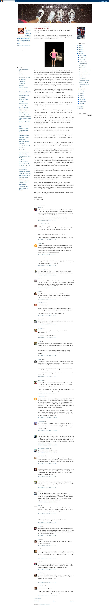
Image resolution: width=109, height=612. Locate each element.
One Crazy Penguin (42, 269)
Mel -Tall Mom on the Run (43, 434)
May (81, 95)
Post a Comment (37, 598)
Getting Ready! (82, 78)
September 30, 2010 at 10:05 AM (47, 595)
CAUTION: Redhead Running (23, 131)
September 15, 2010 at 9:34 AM (47, 487)
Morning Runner (54, 6)
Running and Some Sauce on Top (24, 156)
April (81, 97)
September (82, 61)
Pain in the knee (82, 67)
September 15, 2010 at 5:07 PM (47, 535)
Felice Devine (41, 586)
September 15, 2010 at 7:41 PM (47, 545)
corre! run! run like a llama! (24, 70)
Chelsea (39, 526)
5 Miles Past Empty (23, 99)
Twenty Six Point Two (24, 107)
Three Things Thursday (84, 80)
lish (38, 278)
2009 (80, 106)
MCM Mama (22, 75)
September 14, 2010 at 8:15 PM (47, 355)
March (81, 99)
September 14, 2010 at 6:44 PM (47, 325)
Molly (39, 467)
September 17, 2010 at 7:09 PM (47, 569)
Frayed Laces (22, 147)
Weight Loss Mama (23, 161)
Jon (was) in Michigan (42, 223)
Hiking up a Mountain (84, 82)
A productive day (83, 63)
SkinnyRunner (22, 79)
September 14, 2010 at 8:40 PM (47, 376)
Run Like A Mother (23, 87)
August (81, 86)
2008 (80, 108)
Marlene (39, 207)
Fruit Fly (39, 573)
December (82, 55)
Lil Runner (21, 159)
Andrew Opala (41, 302)
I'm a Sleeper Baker (23, 105)
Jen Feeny (40, 243)
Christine (40, 359)
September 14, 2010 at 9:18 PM (47, 393)
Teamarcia (40, 319)
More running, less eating (84, 69)
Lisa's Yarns (22, 83)
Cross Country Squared (24, 145)
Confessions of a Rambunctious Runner (24, 134)
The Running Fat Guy (24, 114)
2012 (80, 49)
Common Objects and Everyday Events (24, 181)
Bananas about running (24, 175)
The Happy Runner (23, 112)
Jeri (38, 548)
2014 (80, 45)
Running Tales (22, 184)
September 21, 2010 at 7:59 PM (47, 582)
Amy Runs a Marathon (24, 141)
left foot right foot (23, 169)
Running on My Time (24, 137)
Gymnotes (21, 73)
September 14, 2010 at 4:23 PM (47, 254)
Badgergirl (40, 328)
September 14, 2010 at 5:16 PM (47, 288)
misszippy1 (21, 85)
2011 (80, 51)
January (81, 103)
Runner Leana (41, 421)
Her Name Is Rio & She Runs (24, 125)
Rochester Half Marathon (41, 28)
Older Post (72, 601)
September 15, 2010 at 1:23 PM (47, 513)
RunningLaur (41, 455)
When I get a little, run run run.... (25, 118)
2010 (80, 53)
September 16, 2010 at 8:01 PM (47, 558)
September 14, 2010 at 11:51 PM (47, 430)
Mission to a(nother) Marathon (23, 178)
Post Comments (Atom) (45, 604)
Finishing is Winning (23, 128)
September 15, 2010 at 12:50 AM (47, 452)
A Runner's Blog (22, 154)
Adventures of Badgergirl (25, 116)
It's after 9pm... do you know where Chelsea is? (25, 166)
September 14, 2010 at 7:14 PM (47, 337)
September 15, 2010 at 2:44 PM (47, 522)
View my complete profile (24, 45)
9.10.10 (81, 76)
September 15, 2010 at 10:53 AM (47, 502)
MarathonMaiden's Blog (24, 163)
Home (54, 601)
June (81, 93)
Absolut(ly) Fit (22, 139)
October (81, 59)
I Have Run (21, 101)
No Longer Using (41, 396)
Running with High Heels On (24, 122)
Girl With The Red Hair (24, 77)
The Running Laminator (24, 171)
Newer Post (36, 601)
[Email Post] (42, 199)
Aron (39, 505)
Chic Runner (22, 81)
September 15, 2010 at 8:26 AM (47, 476)
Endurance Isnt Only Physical (23, 189)
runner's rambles (23, 89)
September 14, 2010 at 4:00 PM (47, 220)
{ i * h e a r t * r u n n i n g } (25, 173)
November (82, 57)
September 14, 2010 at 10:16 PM (47, 417)
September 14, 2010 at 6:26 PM (47, 315)
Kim (39, 291)
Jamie (39, 561)
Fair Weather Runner (24, 152)
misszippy (40, 480)
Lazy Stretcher (82, 65)
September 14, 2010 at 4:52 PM (47, 275)
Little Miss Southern (23, 186)
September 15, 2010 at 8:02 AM (47, 463)
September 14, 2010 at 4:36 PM (47, 265)
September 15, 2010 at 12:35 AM (47, 445)
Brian (39, 491)
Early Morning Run (23, 103)
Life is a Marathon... (23, 110)
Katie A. (39, 341)
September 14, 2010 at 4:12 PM (47, 239)
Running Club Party (83, 72)
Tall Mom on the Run (24, 95)
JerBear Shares (22, 97)
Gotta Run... (21, 143)
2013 (80, 47)
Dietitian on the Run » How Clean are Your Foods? (25, 92)
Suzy (39, 539)
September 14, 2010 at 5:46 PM (47, 299)
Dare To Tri (21, 150)
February (82, 101)
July (81, 91)
